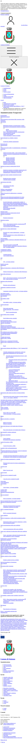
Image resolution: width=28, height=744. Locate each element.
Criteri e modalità (4, 407)
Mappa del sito (4, 740)
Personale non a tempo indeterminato (8, 228)
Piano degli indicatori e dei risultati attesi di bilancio (12, 426)
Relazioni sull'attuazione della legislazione (10, 546)
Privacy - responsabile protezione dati (9, 611)
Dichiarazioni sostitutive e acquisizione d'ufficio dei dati (12, 328)
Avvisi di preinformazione (14, 369)
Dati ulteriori (3, 605)
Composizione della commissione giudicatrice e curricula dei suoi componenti (16, 385)
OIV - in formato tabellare (8, 261)
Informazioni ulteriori (13, 380)
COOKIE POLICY (5, 10)
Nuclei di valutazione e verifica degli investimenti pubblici (13, 518)
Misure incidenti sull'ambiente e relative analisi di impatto (13, 548)
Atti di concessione (5, 408)
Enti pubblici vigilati (5, 298)
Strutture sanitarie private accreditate (8, 553)
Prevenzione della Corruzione (7, 566)
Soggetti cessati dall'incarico (9, 164)
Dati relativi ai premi (5, 293)
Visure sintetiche (6, 438)
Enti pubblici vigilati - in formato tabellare (12, 302)
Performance (3, 265)
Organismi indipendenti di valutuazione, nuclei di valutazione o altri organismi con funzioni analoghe (14, 451)
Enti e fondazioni (7, 668)
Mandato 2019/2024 (10, 159)
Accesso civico (4, 585)
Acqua (4, 95)
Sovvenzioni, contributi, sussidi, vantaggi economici (12, 405)
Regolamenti (6, 601)
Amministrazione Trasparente (10, 103)
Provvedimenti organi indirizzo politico (9, 332)
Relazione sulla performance (7, 281)
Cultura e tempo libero (8, 678)
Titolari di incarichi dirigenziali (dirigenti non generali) (12, 198)
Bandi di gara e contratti (9, 104)
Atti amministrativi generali (9, 133)
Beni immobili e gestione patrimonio (8, 432)
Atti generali (3, 121)
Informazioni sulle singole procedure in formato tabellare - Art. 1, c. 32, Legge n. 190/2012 (15, 397)
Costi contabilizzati (5, 482)
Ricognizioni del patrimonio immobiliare (12, 439)
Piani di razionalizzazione (11, 312)
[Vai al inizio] (1, 634)
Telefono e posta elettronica (6, 189)
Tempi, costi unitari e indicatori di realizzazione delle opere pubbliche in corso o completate (14, 536)
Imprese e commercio (7, 681)
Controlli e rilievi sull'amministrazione (9, 448)
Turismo (5, 684)
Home (4, 102)
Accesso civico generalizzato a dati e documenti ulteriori (15, 591)
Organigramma (6, 187)
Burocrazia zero (4, 144)
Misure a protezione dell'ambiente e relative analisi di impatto (14, 547)
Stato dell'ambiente (5, 551)
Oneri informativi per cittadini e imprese (9, 137)
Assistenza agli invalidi (8, 96)
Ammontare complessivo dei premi (8, 287)
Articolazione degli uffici (6, 182)
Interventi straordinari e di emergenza (8, 562)
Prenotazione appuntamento (9, 728)
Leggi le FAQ (6, 726)
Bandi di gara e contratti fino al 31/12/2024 (10, 342)
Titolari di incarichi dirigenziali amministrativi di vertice (12, 197)
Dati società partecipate (8, 308)
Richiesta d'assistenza (7, 730)
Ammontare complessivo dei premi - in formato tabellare (15, 291)
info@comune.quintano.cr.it (10, 723)
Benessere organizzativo (6, 294)
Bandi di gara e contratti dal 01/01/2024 (9, 341)
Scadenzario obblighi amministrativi (11, 141)
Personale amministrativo (8, 670)
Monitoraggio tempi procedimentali (8, 326)
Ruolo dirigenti (6, 209)
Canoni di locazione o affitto (7, 442)
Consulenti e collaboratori (6, 190)
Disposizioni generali (5, 116)
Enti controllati (4, 296)
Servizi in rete (3, 491)
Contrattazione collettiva (6, 249)
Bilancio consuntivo (7, 423)
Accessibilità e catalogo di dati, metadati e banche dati (12, 595)
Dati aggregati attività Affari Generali (8, 321)
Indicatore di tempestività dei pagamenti (11, 505)
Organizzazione (4, 145)
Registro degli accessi (8, 593)
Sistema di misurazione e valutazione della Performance (12, 268)
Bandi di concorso (4, 264)
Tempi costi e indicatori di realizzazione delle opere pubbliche (14, 531)
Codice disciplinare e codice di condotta (11, 135)
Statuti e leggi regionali (8, 134)
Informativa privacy (7, 734)
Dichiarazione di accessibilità (9, 736)
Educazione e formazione (8, 688)
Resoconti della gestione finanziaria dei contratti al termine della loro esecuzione (16, 390)
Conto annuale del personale (9, 225)
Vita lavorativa (6, 679)
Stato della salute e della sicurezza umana (9, 545)
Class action (3, 481)
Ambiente (5, 691)
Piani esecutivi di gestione (11, 130)
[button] (7, 88)
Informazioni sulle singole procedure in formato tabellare (13, 392)
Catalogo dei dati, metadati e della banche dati (13, 600)
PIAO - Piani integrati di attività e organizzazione (13, 132)
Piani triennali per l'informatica (9, 609)
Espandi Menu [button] (4, 115)
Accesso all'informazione (8, 94)
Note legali (5, 735)
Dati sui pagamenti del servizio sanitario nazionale (11, 500)
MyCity (3, 742)
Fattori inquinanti (4, 549)
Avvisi (4, 703)
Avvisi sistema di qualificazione (15, 375)
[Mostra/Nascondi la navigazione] (11, 50)
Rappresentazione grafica (6, 320)
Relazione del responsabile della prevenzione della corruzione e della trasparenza (14, 579)
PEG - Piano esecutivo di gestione (10, 279)
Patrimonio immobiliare (6, 434)
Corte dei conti (4, 466)
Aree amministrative (7, 666)
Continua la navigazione (5, 13)
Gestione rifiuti (4, 489)
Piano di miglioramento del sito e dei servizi (12, 737)
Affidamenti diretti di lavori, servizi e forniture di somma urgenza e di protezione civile (18, 378)
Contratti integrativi (7, 254)
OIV (2, 258)
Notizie (4, 700)
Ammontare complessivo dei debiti (10, 507)
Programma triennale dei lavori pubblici (17, 362)
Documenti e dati (7, 672)
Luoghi (4, 708)
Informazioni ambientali (6, 539)
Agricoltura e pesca (7, 695)
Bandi (4, 345)
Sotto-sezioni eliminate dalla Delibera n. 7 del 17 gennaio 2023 (14, 348)
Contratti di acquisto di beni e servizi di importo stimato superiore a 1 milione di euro (16, 387)
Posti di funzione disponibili (9, 208)
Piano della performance (6, 274)
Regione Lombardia (5, 14)
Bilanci (2, 416)
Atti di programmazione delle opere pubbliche (10, 525)
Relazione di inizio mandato (9, 162)
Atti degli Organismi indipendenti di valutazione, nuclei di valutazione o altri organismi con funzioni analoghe (15, 456)
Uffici (4, 667)
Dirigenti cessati (4, 211)
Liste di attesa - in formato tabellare (10, 487)
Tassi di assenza (4, 238)
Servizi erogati (4, 472)
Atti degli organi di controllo (9, 179)
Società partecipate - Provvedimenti (10, 309)
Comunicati (5, 702)
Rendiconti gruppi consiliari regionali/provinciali (11, 174)
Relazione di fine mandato (8, 161)
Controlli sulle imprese (5, 334)
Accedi (2, 100)
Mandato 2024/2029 (10, 157)
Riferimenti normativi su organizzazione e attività (13, 125)
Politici (4, 669)
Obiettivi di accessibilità (8, 603)
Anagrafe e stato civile (8, 677)
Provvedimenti (4, 329)
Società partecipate (5, 304)
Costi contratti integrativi (8, 255)
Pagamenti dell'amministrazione (7, 492)
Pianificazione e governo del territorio (9, 538)
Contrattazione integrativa (6, 250)
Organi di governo (7, 664)
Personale (3, 194)
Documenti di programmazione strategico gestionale (14, 126)
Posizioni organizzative (5, 214)
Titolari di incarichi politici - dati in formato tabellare (14, 152)
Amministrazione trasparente (9, 732)
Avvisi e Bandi (12, 372)
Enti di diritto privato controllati (7, 314)
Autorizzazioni (6, 694)
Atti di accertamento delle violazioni (11, 583)
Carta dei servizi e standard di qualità (8, 475)
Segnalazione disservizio (8, 729)
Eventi (4, 709)
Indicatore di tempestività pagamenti (8, 502)
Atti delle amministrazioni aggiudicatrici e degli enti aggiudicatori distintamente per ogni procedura (14, 352)
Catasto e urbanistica (7, 683)
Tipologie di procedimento (6, 325)
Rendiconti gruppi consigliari (9, 178)
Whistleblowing (4, 612)
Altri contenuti (4, 563)
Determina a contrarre (13, 370)
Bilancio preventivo (7, 422)
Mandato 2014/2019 (10, 160)
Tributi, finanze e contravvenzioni (10, 690)
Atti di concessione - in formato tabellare (12, 413)
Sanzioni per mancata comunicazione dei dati (10, 166)
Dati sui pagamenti (5, 494)
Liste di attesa (3, 483)
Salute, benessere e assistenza (9, 693)
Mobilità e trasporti (7, 685)
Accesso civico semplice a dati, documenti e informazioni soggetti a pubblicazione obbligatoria (14, 590)
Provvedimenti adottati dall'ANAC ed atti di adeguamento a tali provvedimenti (12, 581)
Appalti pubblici (6, 682)
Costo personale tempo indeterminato (11, 226)
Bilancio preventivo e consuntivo (8, 418)
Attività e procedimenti (5, 323)
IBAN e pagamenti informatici (7, 509)
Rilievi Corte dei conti (8, 470)
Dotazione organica (5, 220)
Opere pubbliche (4, 515)
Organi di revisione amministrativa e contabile (10, 459)
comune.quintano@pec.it (8, 724)
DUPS (7, 129)
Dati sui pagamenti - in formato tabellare (11, 498)
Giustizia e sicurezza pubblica (9, 689)
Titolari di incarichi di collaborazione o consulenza (11, 193)
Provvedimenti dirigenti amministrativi (9, 333)
